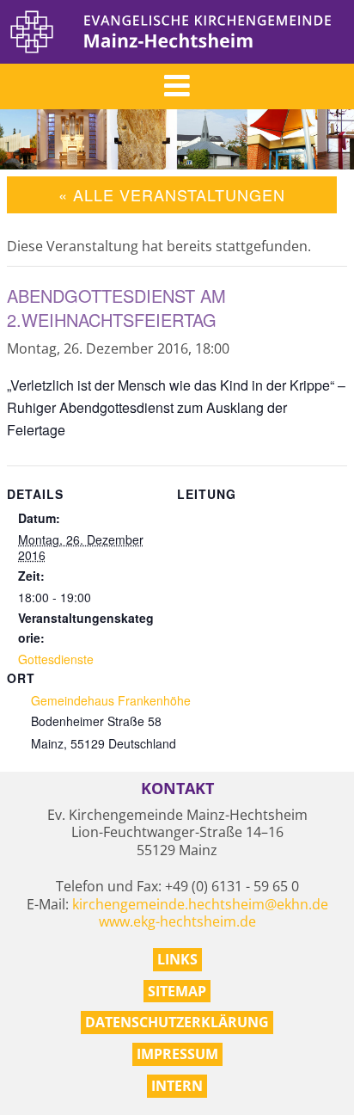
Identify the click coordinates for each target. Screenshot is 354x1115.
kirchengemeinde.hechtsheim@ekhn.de (200, 904)
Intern (177, 1085)
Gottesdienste (56, 659)
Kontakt (177, 788)
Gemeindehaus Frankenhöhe (111, 700)
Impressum (177, 1053)
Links (177, 959)
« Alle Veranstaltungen (171, 194)
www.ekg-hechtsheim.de (177, 921)
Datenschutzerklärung (177, 1022)
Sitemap (177, 991)
